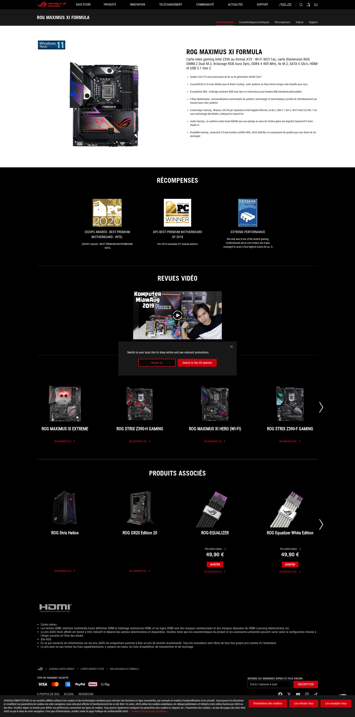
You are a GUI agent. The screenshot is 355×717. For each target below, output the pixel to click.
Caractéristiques (225, 22)
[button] (305, 684)
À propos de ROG (48, 694)
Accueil (69, 694)
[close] (231, 346)
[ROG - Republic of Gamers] (52, 4)
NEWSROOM (86, 694)
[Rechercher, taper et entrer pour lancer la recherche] (301, 4)
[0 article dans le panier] (316, 4)
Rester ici (157, 363)
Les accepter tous (335, 703)
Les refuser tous (303, 703)
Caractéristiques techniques (254, 22)
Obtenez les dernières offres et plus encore (275, 678)
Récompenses (282, 22)
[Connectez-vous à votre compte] (308, 4)
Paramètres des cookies (267, 703)
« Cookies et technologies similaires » (149, 711)
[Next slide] (321, 407)
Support (313, 22)
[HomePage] (40, 669)
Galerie (299, 22)
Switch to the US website (197, 363)
